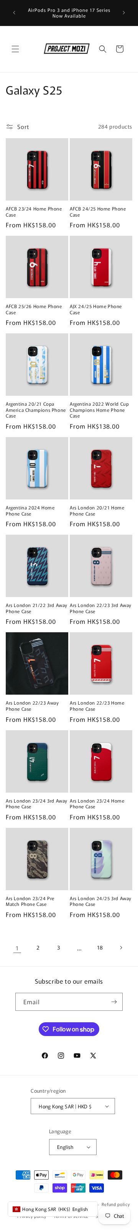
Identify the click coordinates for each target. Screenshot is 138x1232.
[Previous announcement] (14, 12)
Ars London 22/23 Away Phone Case (32, 705)
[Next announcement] (123, 12)
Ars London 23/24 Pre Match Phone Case (30, 901)
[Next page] (120, 947)
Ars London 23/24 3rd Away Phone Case (36, 803)
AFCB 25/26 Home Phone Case (34, 309)
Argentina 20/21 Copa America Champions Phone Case (36, 410)
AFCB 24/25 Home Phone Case (98, 211)
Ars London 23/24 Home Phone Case (97, 803)
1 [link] (17, 948)
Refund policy (116, 1204)
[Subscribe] (113, 1002)
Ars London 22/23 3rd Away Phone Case (100, 608)
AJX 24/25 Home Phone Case (96, 309)
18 (100, 947)
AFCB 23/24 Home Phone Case (34, 211)
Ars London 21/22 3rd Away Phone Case (36, 608)
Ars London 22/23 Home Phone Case (97, 705)
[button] (15, 49)
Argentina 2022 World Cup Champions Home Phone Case (99, 410)
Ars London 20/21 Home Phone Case (97, 510)
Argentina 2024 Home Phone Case (30, 510)
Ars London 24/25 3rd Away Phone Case (100, 901)
